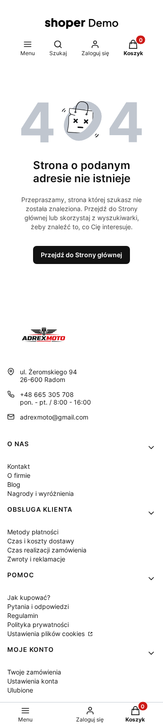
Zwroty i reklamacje (36, 559)
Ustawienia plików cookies (46, 633)
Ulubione (20, 690)
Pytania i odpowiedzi (38, 606)
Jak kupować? (28, 597)
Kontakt (18, 466)
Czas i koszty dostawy (40, 541)
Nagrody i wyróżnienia (40, 493)
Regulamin (22, 615)
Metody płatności (32, 532)
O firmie (18, 475)
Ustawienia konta (32, 681)
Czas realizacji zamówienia (46, 550)
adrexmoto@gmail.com (54, 417)
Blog (13, 484)
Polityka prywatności (38, 624)
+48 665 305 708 (47, 394)
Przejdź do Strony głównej (81, 255)
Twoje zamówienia (34, 672)
